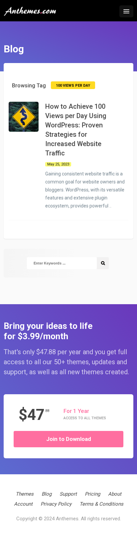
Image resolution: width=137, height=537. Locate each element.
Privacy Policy (56, 504)
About (114, 494)
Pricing (92, 494)
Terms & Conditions (101, 504)
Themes (25, 494)
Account (23, 504)
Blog (47, 494)
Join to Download (68, 439)
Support (68, 494)
